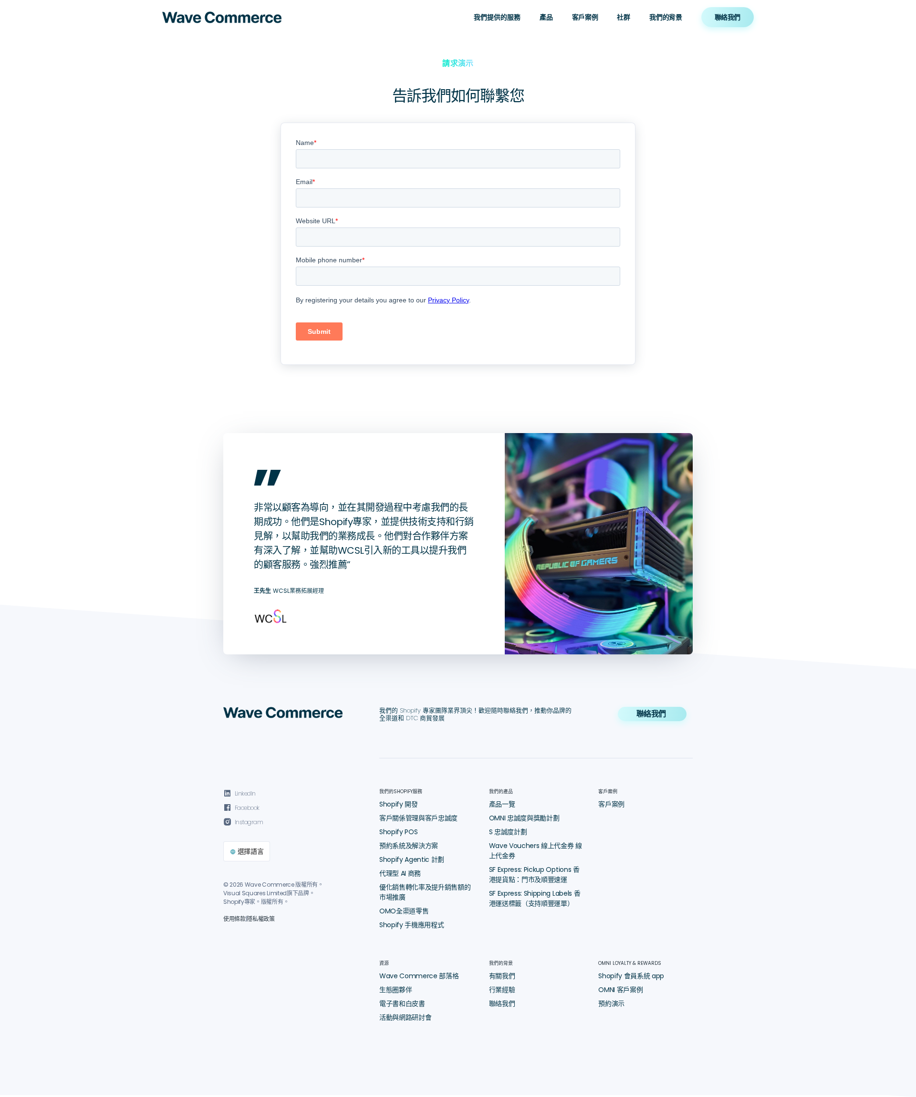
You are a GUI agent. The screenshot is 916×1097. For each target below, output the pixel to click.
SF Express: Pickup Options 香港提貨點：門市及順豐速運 (534, 874)
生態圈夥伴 (395, 989)
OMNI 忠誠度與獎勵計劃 (524, 818)
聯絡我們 (502, 1003)
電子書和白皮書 (402, 1003)
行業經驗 (502, 989)
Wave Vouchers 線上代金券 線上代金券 (535, 850)
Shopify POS (398, 832)
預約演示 (611, 1003)
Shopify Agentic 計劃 (411, 859)
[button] (497, 17)
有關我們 (502, 976)
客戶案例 (585, 17)
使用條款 (234, 919)
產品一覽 (502, 804)
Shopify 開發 (398, 804)
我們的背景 (665, 17)
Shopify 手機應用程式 (411, 925)
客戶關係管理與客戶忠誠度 (418, 818)
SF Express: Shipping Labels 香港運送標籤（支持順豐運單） (535, 898)
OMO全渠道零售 (403, 911)
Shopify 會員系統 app (631, 976)
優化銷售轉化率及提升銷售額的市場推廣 (425, 892)
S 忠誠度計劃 (508, 832)
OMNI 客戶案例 (620, 989)
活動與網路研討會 (405, 1017)
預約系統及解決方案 (408, 845)
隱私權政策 (260, 919)
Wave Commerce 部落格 (419, 976)
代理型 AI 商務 (400, 873)
